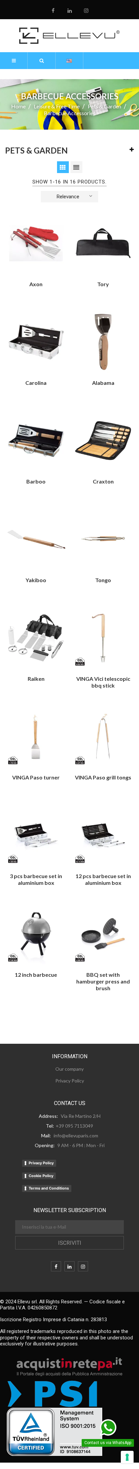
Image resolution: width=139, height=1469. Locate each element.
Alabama (103, 382)
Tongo (103, 580)
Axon (36, 284)
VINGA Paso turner (36, 777)
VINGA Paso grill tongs (103, 777)
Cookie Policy (41, 1175)
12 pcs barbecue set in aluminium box (103, 879)
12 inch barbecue (36, 974)
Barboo (36, 481)
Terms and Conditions (49, 1188)
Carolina (36, 382)
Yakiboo (36, 580)
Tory (103, 284)
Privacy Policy (41, 1163)
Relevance (68, 197)
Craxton (103, 481)
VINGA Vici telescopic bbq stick (103, 682)
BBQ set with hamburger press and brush (103, 981)
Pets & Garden (36, 150)
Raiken (36, 678)
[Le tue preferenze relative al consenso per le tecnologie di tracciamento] (127, 1457)
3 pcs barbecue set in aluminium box (36, 879)
